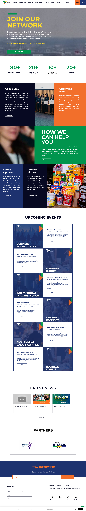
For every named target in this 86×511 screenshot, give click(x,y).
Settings (74, 509)
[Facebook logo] (52, 497)
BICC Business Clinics (25, 254)
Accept (80, 509)
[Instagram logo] (68, 497)
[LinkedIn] (60, 497)
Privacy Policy (50, 509)
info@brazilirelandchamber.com (73, 488)
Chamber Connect (23, 302)
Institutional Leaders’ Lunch (57, 278)
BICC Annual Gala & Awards (57, 327)
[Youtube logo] (76, 497)
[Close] (84, 509)
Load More (43, 375)
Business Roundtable (54, 230)
